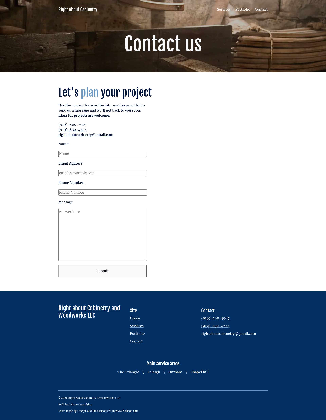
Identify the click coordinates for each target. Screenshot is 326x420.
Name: (63, 144)
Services (224, 9)
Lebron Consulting (80, 404)
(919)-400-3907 (72, 124)
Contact (261, 9)
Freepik (82, 411)
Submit (102, 271)
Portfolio (242, 9)
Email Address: (71, 163)
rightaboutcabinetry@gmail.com (85, 135)
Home (135, 318)
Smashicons (100, 411)
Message (65, 202)
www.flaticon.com (127, 411)
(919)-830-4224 (72, 130)
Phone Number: (71, 183)
